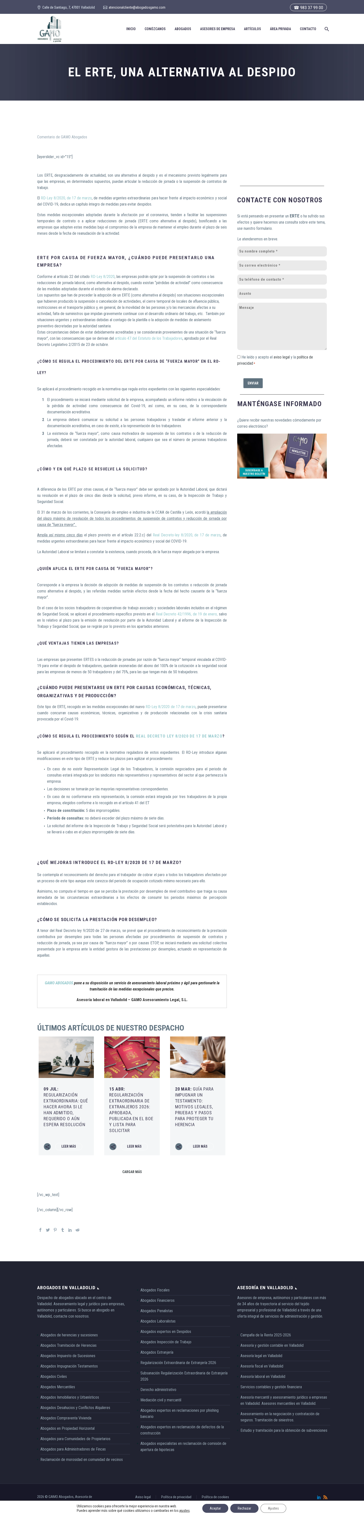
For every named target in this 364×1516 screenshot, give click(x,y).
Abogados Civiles (53, 1376)
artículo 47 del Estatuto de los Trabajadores (148, 338)
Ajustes (273, 1508)
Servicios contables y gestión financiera (271, 1387)
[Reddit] (77, 1230)
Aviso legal (143, 1497)
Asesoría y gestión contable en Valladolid (272, 1345)
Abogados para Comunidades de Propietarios (75, 1438)
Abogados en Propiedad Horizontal (67, 1428)
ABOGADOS (183, 29)
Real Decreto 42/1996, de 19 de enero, (187, 614)
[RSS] (325, 1497)
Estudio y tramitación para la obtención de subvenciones (283, 1430)
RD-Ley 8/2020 (103, 276)
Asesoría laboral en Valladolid (262, 1376)
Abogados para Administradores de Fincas (73, 1449)
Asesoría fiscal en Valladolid (261, 1366)
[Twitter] (48, 1230)
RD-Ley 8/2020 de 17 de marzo (171, 706)
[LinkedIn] (70, 1230)
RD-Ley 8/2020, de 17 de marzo (66, 198)
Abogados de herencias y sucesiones (69, 1335)
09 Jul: (66, 1106)
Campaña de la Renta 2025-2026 (265, 1335)
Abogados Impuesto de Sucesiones (67, 1355)
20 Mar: (194, 1106)
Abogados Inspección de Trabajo (165, 1342)
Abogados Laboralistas (158, 1321)
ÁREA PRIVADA (280, 29)
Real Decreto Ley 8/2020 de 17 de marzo (179, 736)
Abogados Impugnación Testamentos (69, 1366)
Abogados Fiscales (155, 1290)
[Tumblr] (63, 1230)
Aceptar (215, 1508)
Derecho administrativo (158, 1389)
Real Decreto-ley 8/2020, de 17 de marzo (187, 535)
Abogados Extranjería (156, 1352)
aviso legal (282, 357)
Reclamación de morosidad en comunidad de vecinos (81, 1459)
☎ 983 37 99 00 (308, 7)
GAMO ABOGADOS (59, 983)
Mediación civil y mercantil (160, 1400)
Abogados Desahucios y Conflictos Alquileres (75, 1407)
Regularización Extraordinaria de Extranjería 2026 (178, 1362)
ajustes (184, 1511)
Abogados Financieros (157, 1300)
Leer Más (68, 1146)
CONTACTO (308, 29)
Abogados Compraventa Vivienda (65, 1418)
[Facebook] (40, 1230)
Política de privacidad (176, 1497)
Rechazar (244, 1508)
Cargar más (132, 1172)
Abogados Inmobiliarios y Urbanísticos (69, 1397)
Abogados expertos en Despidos (165, 1331)
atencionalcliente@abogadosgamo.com (137, 7)
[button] (326, 29)
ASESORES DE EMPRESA (217, 29)
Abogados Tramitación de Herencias (68, 1345)
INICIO (131, 29)
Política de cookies (215, 1497)
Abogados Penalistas (156, 1310)
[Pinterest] (55, 1230)
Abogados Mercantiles (57, 1387)
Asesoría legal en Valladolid (261, 1355)
